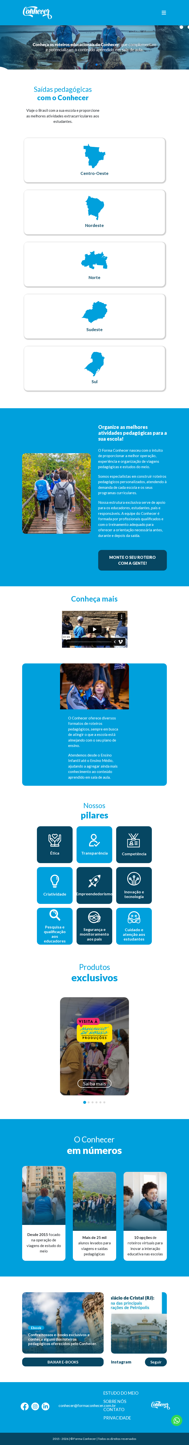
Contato (114, 1409)
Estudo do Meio (121, 1393)
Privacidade (117, 1417)
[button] (93, 65)
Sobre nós (114, 1401)
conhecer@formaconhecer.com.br (87, 1405)
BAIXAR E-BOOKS (62, 1362)
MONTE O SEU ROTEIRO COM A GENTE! (132, 560)
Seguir (155, 1362)
